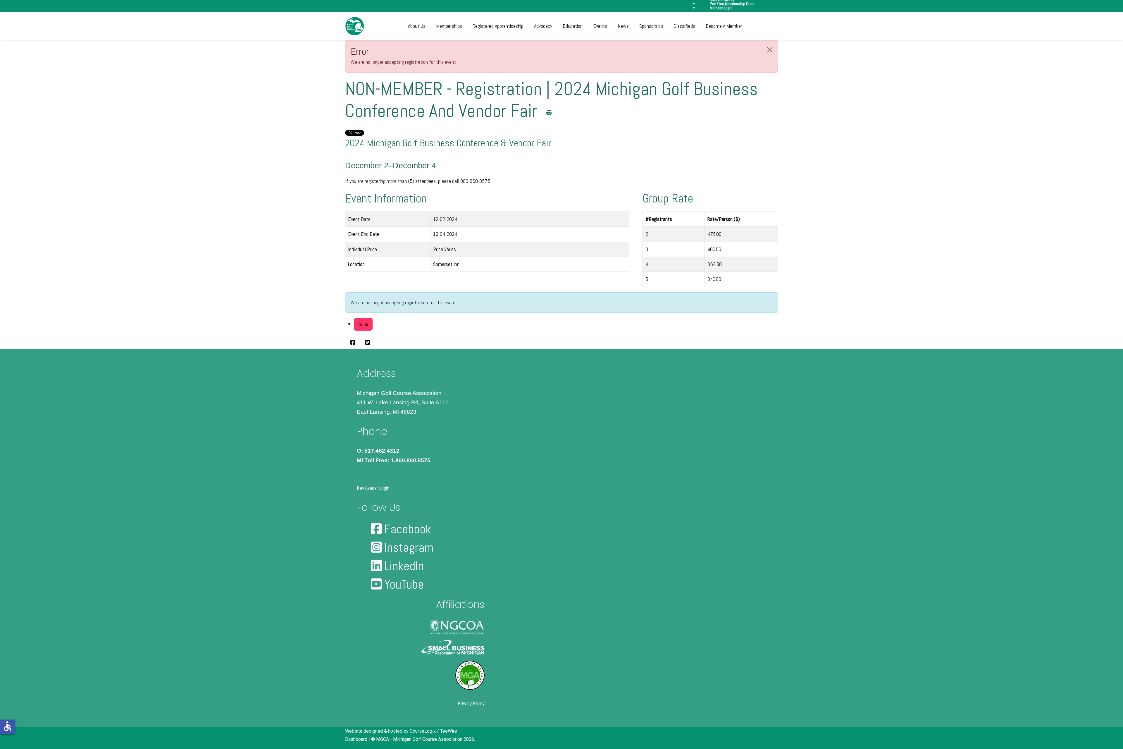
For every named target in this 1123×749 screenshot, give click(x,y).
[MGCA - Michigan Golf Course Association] (354, 26)
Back (363, 324)
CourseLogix (423, 731)
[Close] (770, 49)
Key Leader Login (373, 488)
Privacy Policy (471, 703)
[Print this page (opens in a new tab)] (549, 112)
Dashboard (356, 739)
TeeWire (448, 731)
